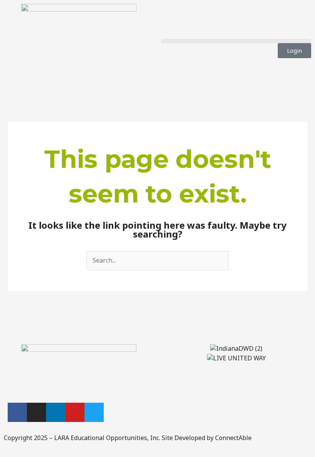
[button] (236, 41)
